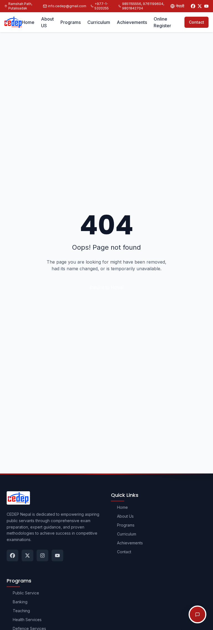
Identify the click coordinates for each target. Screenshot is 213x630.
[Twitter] (199, 6)
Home (28, 22)
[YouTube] (206, 6)
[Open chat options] (197, 614)
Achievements (132, 22)
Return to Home (107, 287)
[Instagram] (42, 555)
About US (47, 22)
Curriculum (98, 22)
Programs (70, 22)
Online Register (162, 22)
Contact (196, 22)
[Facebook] (193, 6)
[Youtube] (57, 555)
